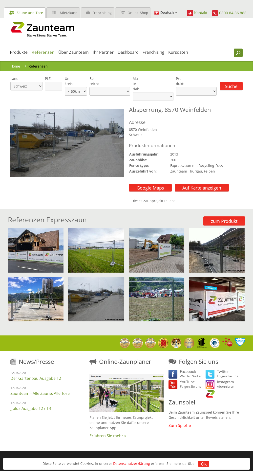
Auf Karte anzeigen (201, 188)
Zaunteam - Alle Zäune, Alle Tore (40, 393)
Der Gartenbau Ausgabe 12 (35, 378)
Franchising (102, 12)
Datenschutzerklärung (131, 463)
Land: (14, 78)
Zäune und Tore (30, 12)
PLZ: (47, 78)
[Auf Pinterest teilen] (186, 200)
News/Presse (36, 361)
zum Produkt (224, 221)
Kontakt (200, 12)
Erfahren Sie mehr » (107, 435)
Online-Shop (137, 12)
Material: (136, 83)
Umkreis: (67, 81)
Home (15, 66)
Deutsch (167, 12)
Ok (204, 464)
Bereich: (94, 81)
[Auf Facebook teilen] (180, 200)
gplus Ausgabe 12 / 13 (30, 408)
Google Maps (150, 188)
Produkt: (180, 81)
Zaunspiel (182, 402)
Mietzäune (68, 12)
